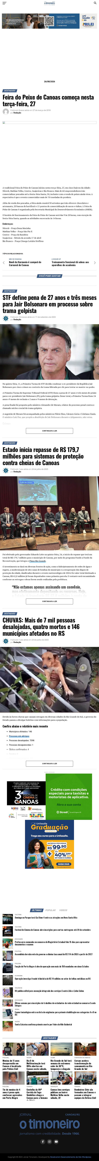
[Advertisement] (49, 59)
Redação (17, 113)
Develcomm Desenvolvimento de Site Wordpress (70, 1157)
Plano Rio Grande (37, 560)
